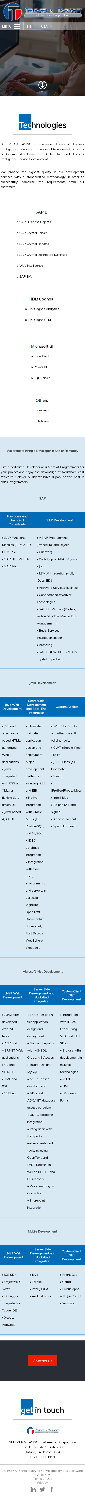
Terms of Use (42, 1479)
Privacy (42, 1483)
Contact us (42, 1360)
